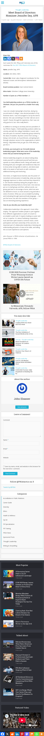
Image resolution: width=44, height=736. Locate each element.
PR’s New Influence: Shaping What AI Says (24, 669)
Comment (6, 420)
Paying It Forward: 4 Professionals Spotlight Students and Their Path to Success (24, 658)
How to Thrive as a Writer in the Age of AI (24, 623)
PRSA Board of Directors (12, 245)
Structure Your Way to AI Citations (23, 352)
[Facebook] (9, 58)
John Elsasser (17, 20)
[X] (13, 58)
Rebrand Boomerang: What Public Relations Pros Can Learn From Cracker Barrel (24, 645)
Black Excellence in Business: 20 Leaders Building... (22, 343)
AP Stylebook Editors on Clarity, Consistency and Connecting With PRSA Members (24, 680)
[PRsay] (22, 2)
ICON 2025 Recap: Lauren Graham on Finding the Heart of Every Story (24, 585)
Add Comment (28, 20)
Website (5, 458)
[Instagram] (17, 58)
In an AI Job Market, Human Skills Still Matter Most (23, 362)
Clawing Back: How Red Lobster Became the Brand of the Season (24, 613)
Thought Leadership (22, 10)
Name (5, 440)
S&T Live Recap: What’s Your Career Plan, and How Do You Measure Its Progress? (24, 693)
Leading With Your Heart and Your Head (23, 323)
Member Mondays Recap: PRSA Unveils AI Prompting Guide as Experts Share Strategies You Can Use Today (24, 599)
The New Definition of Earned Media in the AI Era (24, 333)
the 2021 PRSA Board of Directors (24, 65)
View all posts (22, 407)
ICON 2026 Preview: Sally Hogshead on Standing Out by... (23, 371)
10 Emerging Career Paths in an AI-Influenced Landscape (23, 574)
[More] (21, 58)
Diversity (17, 340)
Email (5, 449)
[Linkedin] (5, 58)
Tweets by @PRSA (9, 487)
